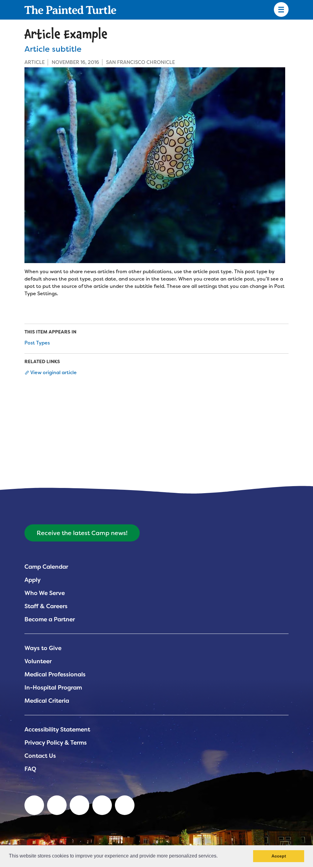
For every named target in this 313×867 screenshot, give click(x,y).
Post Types (37, 343)
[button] (220, 857)
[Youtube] (57, 805)
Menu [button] (281, 10)
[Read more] (156, 165)
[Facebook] (79, 805)
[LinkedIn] (34, 805)
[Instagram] (124, 805)
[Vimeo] (102, 805)
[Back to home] (70, 10)
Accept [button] (278, 856)
